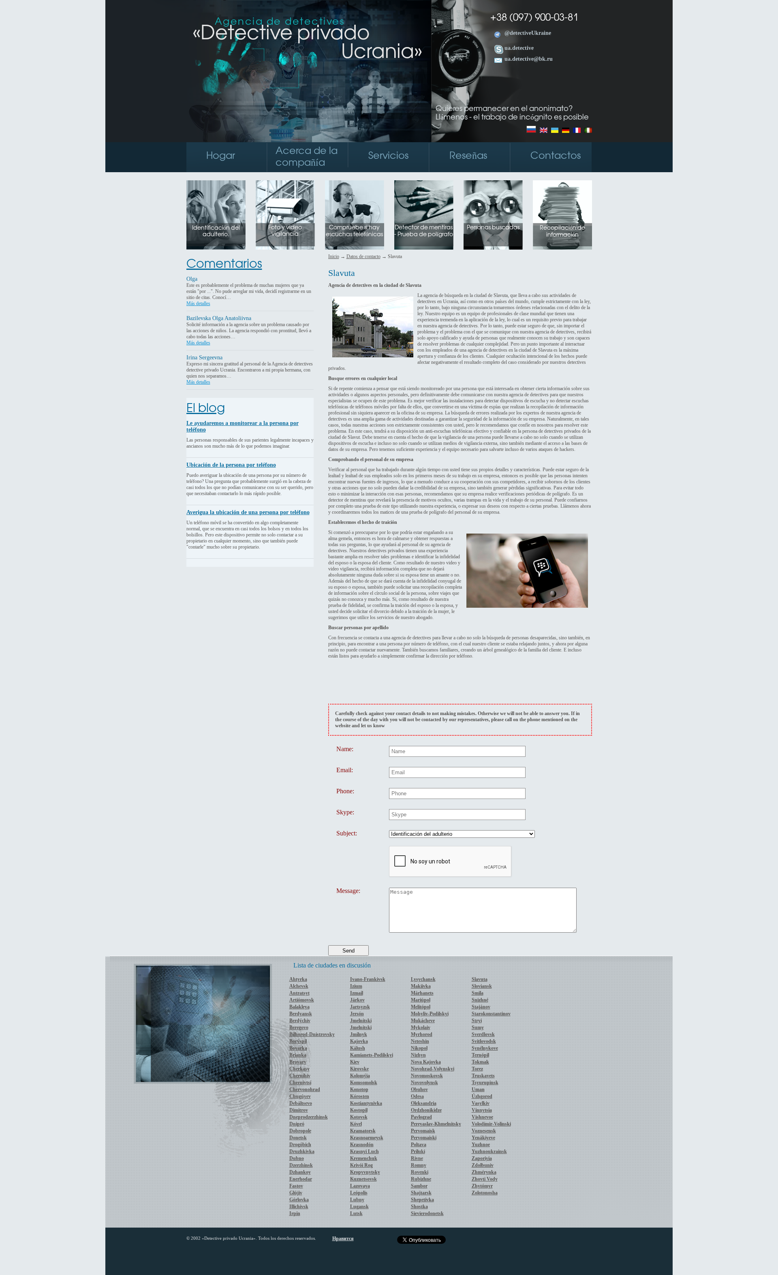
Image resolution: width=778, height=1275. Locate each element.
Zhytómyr (482, 1186)
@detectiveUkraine (527, 33)
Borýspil (298, 1041)
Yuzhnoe (481, 1144)
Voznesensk (484, 1131)
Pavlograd (421, 1117)
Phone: (345, 791)
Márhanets (422, 993)
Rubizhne (421, 1179)
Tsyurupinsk (485, 1082)
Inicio (333, 256)
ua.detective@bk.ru (528, 59)
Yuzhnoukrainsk (489, 1151)
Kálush (357, 1048)
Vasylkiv (480, 1103)
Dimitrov (298, 1110)
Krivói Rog (361, 1165)
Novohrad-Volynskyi (432, 1069)
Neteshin (420, 1041)
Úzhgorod (482, 1096)
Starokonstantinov (491, 1014)
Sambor (419, 1186)
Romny (418, 1165)
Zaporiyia (482, 1158)
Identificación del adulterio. (216, 231)
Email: (344, 770)
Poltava (418, 1144)
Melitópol (420, 1007)
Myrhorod (421, 1034)
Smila (477, 993)
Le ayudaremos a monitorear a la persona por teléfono (242, 426)
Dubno (296, 1158)
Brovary (297, 1062)
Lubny (357, 1199)
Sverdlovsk (483, 1034)
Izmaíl (356, 993)
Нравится (343, 1238)
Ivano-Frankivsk (367, 979)
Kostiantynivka (366, 1103)
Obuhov (419, 1089)
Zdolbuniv (483, 1165)
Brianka (297, 1055)
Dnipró (296, 1124)
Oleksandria (423, 1103)
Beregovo (298, 1027)
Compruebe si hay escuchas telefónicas (354, 231)
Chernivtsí (300, 1082)
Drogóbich (300, 1144)
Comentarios (224, 264)
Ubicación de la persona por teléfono (231, 465)
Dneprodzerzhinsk (308, 1117)
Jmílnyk (358, 1034)
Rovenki (419, 1172)
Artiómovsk (301, 1000)
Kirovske (359, 1069)
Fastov (296, 1186)
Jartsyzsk (360, 1007)
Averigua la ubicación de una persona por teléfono (248, 512)
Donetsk (298, 1137)
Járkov (357, 1000)
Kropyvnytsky (365, 1172)
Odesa (417, 1096)
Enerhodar (300, 1179)
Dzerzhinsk (301, 1165)
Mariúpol (420, 1000)
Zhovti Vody (485, 1179)
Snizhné (480, 1000)
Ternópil (480, 1055)
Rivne (417, 1158)
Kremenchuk (363, 1158)
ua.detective (519, 48)
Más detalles (198, 303)
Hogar (220, 156)
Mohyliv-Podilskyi (430, 1014)
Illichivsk (298, 1206)
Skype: (345, 812)
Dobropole (300, 1131)
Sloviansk (482, 986)
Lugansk (359, 1206)
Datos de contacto (363, 256)
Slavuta (479, 979)
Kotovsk (359, 1117)
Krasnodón (362, 1144)
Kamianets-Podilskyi (371, 1055)
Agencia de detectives (280, 22)
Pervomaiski (423, 1137)
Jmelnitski (361, 1020)
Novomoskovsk (427, 1076)
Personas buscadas (493, 228)
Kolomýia (360, 1076)
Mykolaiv (420, 1027)
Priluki (418, 1151)
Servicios (388, 156)
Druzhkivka (301, 1151)
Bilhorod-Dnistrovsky (312, 1034)
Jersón (357, 1014)
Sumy (478, 1027)
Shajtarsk (421, 1193)
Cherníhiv (299, 1076)
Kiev (354, 1062)
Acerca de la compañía (307, 157)
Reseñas (468, 156)
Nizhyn (418, 1055)
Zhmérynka (484, 1172)
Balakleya (299, 1007)
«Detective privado (307, 43)
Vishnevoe (482, 1117)
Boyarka (298, 1048)
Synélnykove (485, 1048)
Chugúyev (300, 1096)
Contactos (555, 156)
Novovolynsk (424, 1082)
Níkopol (419, 1048)
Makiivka (421, 986)
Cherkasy (299, 1069)
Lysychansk (423, 979)
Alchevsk (298, 986)
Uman (478, 1089)
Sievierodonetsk (427, 1213)
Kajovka (359, 1041)
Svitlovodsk (484, 1041)
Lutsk (356, 1213)
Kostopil (359, 1110)
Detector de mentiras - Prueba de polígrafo (423, 231)
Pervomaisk (423, 1131)
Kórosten (359, 1096)
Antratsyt (299, 993)
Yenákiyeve (483, 1137)
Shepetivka (422, 1199)
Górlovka (299, 1199)
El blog (205, 408)
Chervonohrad (304, 1089)
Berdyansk (300, 1014)
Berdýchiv (299, 1020)
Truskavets (483, 1076)
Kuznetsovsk (363, 1179)
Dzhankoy (300, 1172)
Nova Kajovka (426, 1062)
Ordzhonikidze (426, 1110)
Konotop (359, 1089)
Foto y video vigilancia (285, 231)
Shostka (419, 1206)
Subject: (346, 833)
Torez (477, 1069)
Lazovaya (360, 1186)
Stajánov (481, 1007)
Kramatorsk (363, 1131)
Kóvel (356, 1124)
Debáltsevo (300, 1103)
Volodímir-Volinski (491, 1124)
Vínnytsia (482, 1110)
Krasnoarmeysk (366, 1137)
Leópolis (359, 1193)
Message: (348, 891)
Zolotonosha (485, 1193)
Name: (344, 749)
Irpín (294, 1213)
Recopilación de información (562, 232)
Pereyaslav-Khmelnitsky (436, 1124)
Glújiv (295, 1193)
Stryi (477, 1020)
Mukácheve (423, 1020)
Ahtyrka (298, 979)
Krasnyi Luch (364, 1151)
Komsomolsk (363, 1082)
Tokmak (480, 1062)
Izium (356, 986)
